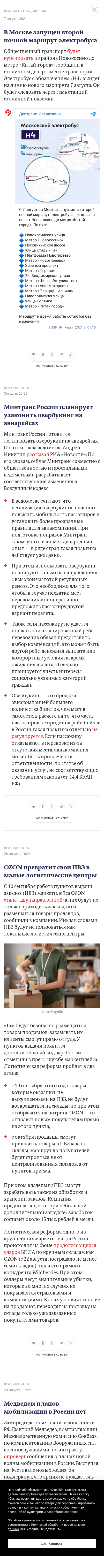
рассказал (38, 454)
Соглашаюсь (52, 1543)
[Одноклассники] (42, 354)
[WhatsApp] (70, 354)
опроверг (15, 1457)
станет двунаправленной (33, 900)
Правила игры (17, 11)
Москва (39, 11)
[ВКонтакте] (33, 354)
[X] (52, 354)
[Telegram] (61, 354)
